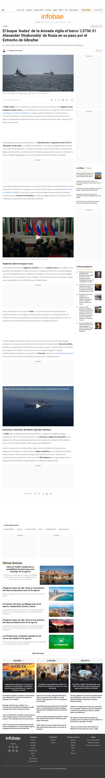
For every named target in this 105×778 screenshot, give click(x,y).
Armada (24, 448)
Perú (66, 10)
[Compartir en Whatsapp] (51, 99)
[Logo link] (53, 16)
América (33, 740)
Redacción (53, 740)
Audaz (29, 149)
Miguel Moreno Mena (15, 50)
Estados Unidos (39, 10)
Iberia (42, 22)
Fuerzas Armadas (30, 529)
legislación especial (65, 353)
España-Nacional (51, 529)
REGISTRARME (86, 10)
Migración (47, 22)
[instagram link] (16, 747)
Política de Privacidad (93, 742)
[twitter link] (13, 747)
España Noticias (63, 529)
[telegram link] (13, 750)
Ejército (19, 529)
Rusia (40, 529)
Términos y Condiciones (93, 740)
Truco (52, 22)
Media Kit (73, 753)
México (61, 10)
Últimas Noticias (33, 761)
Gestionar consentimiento (93, 745)
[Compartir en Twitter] (59, 99)
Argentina (29, 10)
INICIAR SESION (98, 10)
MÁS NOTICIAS (38, 653)
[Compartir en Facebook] (55, 99)
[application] (38, 237)
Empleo (53, 742)
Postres (68, 22)
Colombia (48, 10)
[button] (3, 10)
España (55, 10)
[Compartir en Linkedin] (63, 99)
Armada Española (9, 529)
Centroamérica (74, 10)
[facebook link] (9, 747)
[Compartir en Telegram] (66, 99)
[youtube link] (9, 750)
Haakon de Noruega (60, 22)
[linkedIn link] (16, 750)
